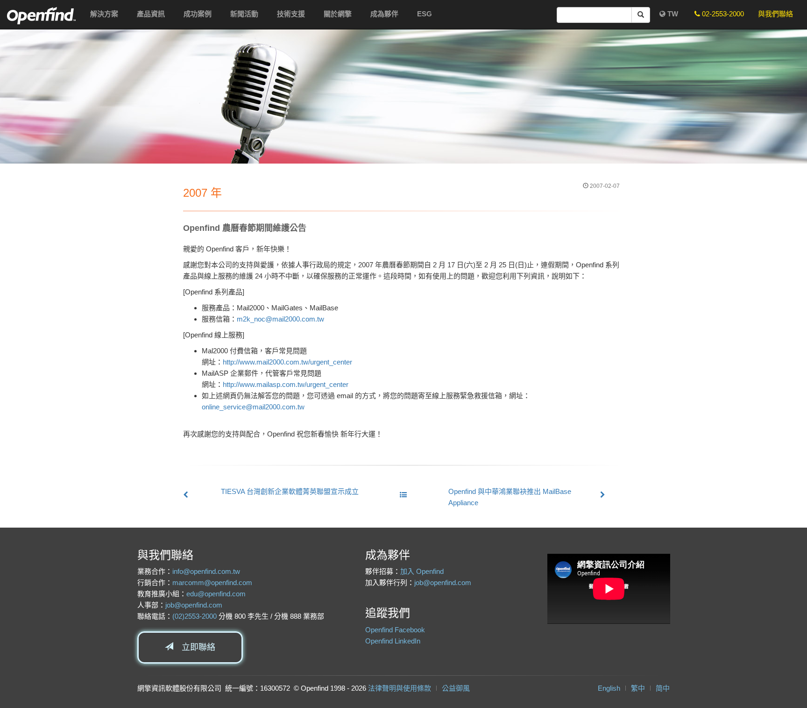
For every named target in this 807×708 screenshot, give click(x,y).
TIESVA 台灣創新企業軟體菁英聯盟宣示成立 (290, 491)
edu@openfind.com (216, 594)
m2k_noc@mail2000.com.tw (280, 319)
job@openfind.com (193, 605)
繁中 (638, 688)
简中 (663, 688)
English (609, 688)
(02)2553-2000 (194, 616)
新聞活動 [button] (244, 14)
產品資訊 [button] (151, 14)
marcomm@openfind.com (212, 582)
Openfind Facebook (395, 630)
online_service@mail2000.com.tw (253, 407)
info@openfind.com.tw (206, 571)
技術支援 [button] (291, 14)
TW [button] (671, 14)
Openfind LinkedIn (392, 641)
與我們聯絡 (775, 14)
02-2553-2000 (722, 14)
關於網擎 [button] (338, 14)
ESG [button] (424, 14)
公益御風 (456, 688)
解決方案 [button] (104, 14)
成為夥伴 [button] (384, 14)
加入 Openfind (422, 571)
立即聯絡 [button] (194, 647)
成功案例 (198, 14)
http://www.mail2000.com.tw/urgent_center (287, 362)
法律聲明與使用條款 (399, 688)
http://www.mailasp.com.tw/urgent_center (285, 384)
